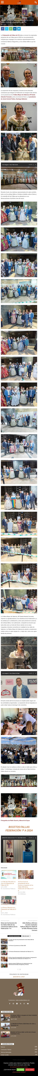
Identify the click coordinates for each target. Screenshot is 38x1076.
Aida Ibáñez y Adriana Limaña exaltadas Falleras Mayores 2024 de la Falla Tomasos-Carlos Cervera (28, 926)
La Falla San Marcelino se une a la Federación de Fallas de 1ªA (8, 883)
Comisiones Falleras (6, 1049)
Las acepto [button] (20, 1069)
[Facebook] (2, 28)
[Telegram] (19, 28)
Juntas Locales (5, 1055)
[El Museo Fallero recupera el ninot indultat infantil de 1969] (5, 1017)
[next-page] (20, 969)
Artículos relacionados (14, 936)
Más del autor (25, 936)
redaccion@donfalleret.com (23, 1000)
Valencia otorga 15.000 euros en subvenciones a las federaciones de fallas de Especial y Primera (20, 964)
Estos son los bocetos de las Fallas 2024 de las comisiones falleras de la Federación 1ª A (9, 925)
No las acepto (29, 1069)
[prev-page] (18, 969)
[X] (6, 28)
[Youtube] (28, 1003)
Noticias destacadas (6, 1052)
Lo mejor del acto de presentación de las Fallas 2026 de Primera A (21, 940)
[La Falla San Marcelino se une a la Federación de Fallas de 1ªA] (8, 874)
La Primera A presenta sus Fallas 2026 (17, 945)
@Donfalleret (19, 977)
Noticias (3, 1047)
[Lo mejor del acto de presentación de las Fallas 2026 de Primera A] (4, 941)
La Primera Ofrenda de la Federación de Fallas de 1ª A (8, 909)
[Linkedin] (15, 28)
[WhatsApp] (11, 28)
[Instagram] (14, 1003)
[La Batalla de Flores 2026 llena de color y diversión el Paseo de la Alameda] (5, 1026)
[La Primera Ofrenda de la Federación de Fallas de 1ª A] (8, 900)
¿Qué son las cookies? (19, 1072)
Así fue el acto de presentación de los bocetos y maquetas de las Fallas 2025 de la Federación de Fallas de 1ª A (22, 958)
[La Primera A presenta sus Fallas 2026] (4, 947)
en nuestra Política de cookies (18, 1067)
